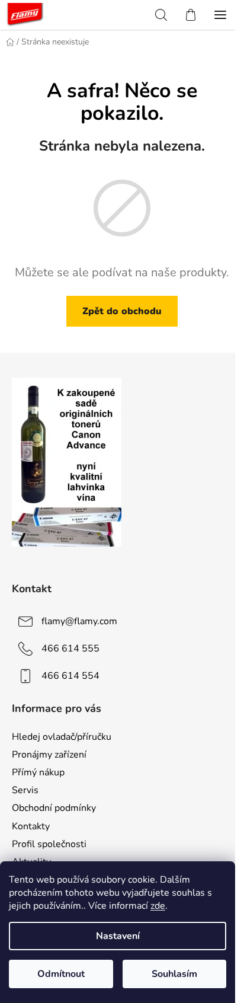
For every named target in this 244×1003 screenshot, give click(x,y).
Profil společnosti (49, 844)
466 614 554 (70, 675)
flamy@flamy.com (79, 621)
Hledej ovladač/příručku (61, 736)
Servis (25, 790)
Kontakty (31, 826)
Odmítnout (61, 973)
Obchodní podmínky (54, 807)
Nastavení (118, 936)
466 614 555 (70, 648)
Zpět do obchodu (122, 311)
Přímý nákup (38, 772)
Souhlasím (174, 973)
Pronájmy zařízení (49, 754)
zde (157, 905)
